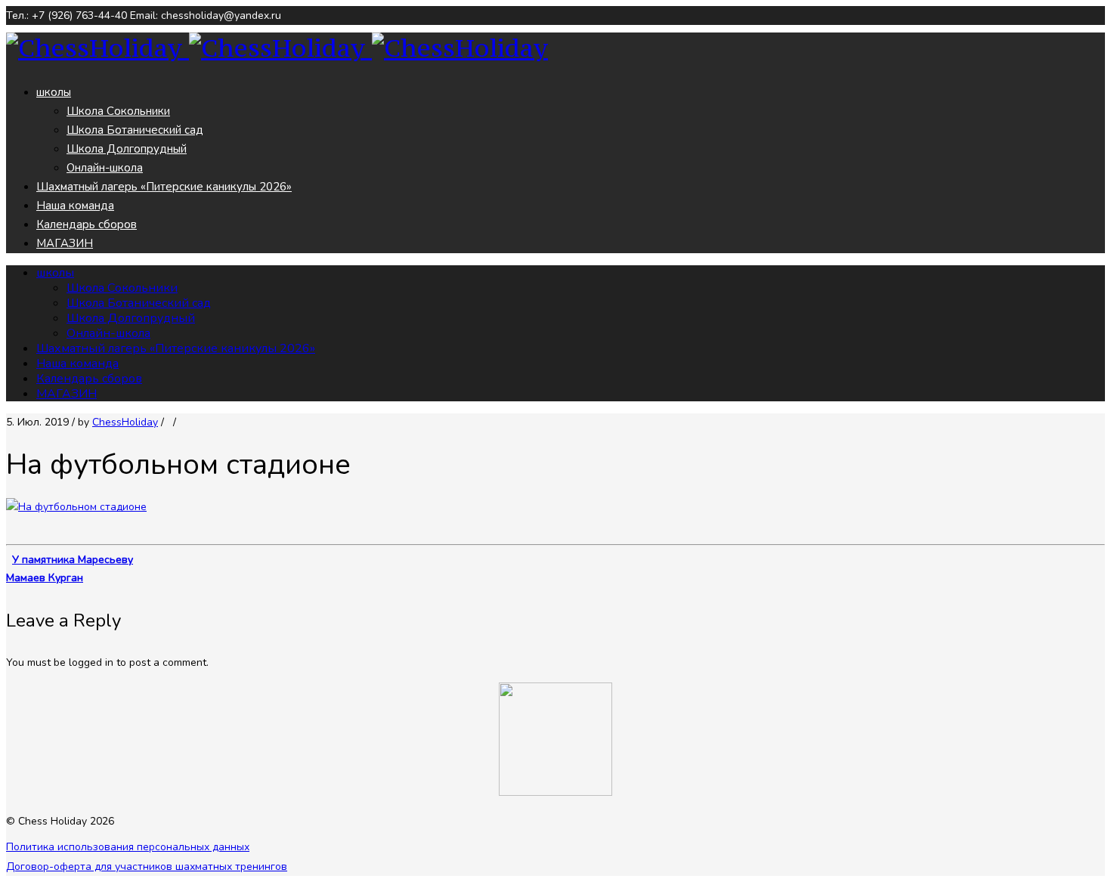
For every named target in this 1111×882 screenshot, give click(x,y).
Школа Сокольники (118, 111)
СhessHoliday (125, 422)
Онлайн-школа (105, 167)
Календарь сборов (86, 224)
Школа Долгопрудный (127, 148)
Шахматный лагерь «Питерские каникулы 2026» (164, 186)
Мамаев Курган (44, 578)
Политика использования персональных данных (127, 847)
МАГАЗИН (64, 243)
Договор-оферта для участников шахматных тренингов (146, 866)
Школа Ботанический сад (135, 130)
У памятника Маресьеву (72, 559)
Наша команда (75, 205)
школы (53, 92)
